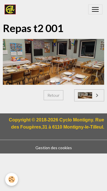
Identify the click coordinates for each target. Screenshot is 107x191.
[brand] (11, 9)
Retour (53, 95)
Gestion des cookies (53, 147)
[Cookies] (11, 179)
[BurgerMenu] (95, 9)
